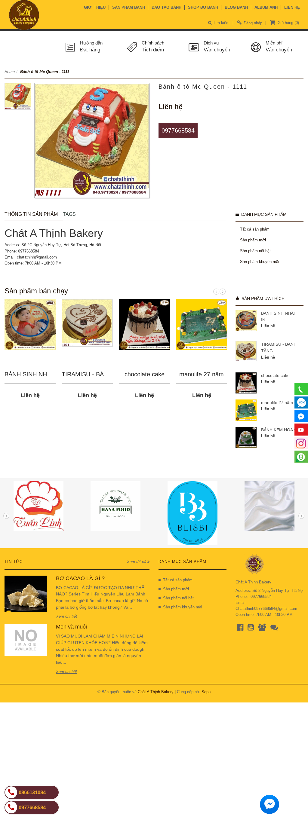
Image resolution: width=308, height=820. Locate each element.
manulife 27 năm (201, 374)
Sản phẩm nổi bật (255, 251)
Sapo (206, 692)
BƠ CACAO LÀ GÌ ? (80, 578)
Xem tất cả (137, 561)
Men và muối (71, 627)
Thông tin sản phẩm (31, 214)
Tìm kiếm (220, 22)
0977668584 (178, 130)
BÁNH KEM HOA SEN (281, 429)
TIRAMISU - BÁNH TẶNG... (99, 374)
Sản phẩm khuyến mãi (259, 261)
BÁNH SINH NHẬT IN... (36, 374)
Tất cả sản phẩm (255, 229)
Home (10, 71)
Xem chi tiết (66, 616)
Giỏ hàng (287, 22)
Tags (69, 214)
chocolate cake (145, 374)
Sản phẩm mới (253, 240)
